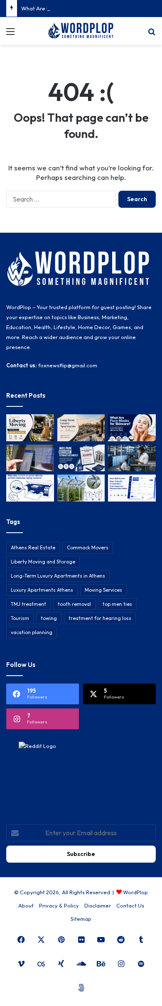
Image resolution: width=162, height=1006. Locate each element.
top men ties (117, 604)
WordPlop (135, 892)
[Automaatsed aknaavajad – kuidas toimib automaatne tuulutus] (81, 488)
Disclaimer (97, 905)
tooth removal (74, 604)
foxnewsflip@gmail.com (67, 365)
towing (49, 618)
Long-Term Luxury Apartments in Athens (58, 576)
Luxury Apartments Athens (42, 590)
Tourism (20, 618)
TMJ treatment (28, 604)
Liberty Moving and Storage (43, 561)
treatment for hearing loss (100, 618)
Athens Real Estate (33, 547)
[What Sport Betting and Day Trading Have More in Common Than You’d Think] (30, 458)
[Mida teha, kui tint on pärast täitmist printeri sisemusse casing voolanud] (30, 488)
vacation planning (31, 632)
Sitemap (81, 918)
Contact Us (130, 905)
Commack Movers (87, 547)
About (26, 905)
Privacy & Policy (59, 905)
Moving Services (103, 590)
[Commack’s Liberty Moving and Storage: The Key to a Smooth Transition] (30, 427)
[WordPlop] (81, 31)
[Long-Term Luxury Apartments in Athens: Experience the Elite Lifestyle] (81, 427)
